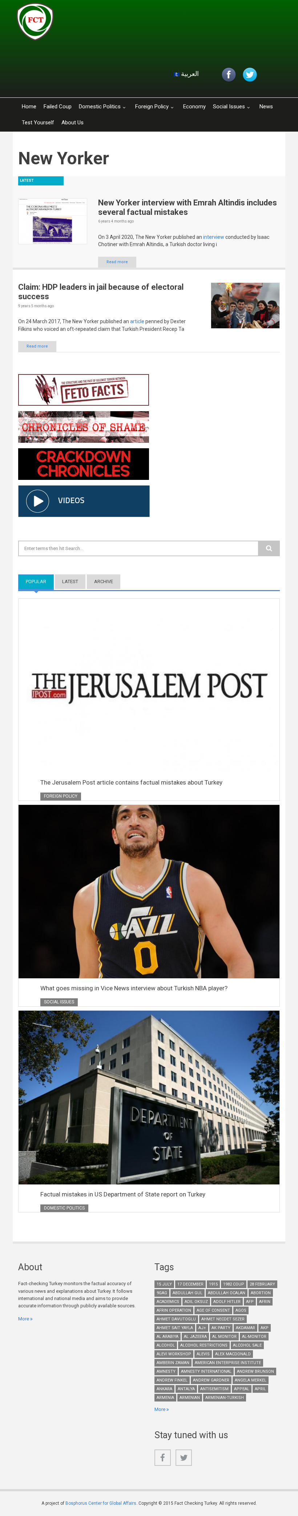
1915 (213, 1284)
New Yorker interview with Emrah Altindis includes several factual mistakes (187, 207)
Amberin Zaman (173, 1362)
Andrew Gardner (211, 1380)
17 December (190, 1284)
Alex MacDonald (233, 1354)
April (260, 1389)
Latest (70, 581)
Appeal (241, 1389)
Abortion (261, 1293)
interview (213, 237)
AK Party (221, 1328)
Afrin (264, 1301)
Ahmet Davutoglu (176, 1319)
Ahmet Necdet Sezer (223, 1319)
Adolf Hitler (227, 1301)
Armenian (190, 1397)
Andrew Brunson (255, 1371)
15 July (164, 1284)
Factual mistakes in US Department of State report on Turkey (122, 1194)
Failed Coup (58, 106)
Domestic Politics (100, 106)
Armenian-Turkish (224, 1397)
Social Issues (229, 106)
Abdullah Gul (187, 1293)
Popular (40, 581)
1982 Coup (233, 1284)
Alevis (203, 1354)
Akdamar (245, 1328)
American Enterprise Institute (228, 1362)
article (137, 321)
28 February (262, 1284)
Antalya (186, 1389)
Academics (168, 1301)
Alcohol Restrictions (203, 1345)
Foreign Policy (152, 106)
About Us (72, 122)
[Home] (103, 23)
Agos (240, 1310)
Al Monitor (224, 1336)
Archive (103, 581)
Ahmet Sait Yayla (175, 1328)
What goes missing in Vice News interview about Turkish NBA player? (133, 988)
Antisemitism (214, 1389)
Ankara (164, 1389)
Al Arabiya (167, 1336)
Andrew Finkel (172, 1380)
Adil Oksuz (196, 1301)
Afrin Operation (174, 1310)
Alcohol (166, 1345)
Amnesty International (206, 1371)
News (266, 106)
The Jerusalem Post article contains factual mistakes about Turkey (131, 782)
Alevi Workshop (174, 1354)
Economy (194, 106)
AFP (250, 1301)
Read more (117, 262)
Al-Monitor (254, 1336)
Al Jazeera (195, 1336)
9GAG (162, 1293)
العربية (189, 73)
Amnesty (166, 1371)
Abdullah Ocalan (226, 1293)
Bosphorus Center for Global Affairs (100, 1503)
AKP (265, 1328)
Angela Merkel (250, 1380)
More (23, 1319)
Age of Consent (213, 1310)
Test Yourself (38, 122)
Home (29, 106)
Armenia (165, 1397)
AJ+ (202, 1328)
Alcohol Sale (247, 1345)
